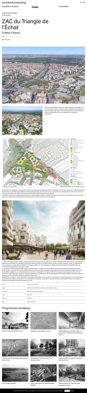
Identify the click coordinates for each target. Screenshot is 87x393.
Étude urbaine (6, 15)
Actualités (64, 6)
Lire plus (72, 390)
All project (7, 39)
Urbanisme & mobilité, (9, 13)
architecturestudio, (14, 2)
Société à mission (10, 6)
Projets (35, 6)
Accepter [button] (67, 390)
